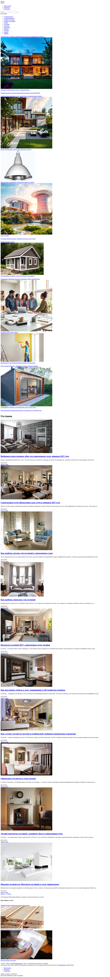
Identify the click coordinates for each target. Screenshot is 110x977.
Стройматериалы (9, 18)
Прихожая (7, 27)
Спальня (6, 26)
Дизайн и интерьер (9, 21)
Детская (6, 30)
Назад (2, 894)
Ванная (6, 29)
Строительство (8, 16)
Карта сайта (7, 6)
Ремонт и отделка (9, 19)
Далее (9, 894)
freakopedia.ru (19, 963)
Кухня (6, 23)
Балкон (6, 32)
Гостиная (6, 24)
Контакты (7, 7)
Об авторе (7, 9)
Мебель (6, 33)
